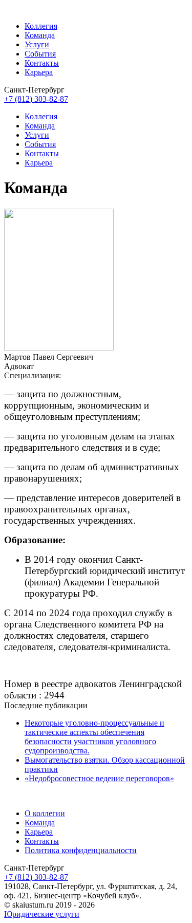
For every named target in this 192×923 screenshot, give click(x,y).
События (40, 53)
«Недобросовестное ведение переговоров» (99, 778)
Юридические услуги (41, 914)
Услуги (37, 44)
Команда (40, 35)
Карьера (39, 72)
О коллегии (45, 813)
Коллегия (41, 26)
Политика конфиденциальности (81, 850)
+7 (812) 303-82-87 (36, 99)
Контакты (42, 63)
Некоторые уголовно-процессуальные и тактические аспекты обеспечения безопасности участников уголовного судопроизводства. (94, 736)
